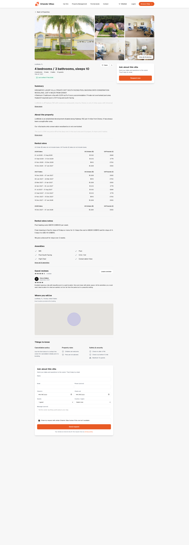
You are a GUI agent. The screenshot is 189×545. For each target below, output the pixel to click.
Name (39, 376)
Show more (38, 106)
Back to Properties (43, 12)
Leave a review (106, 271)
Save (106, 65)
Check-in (39, 391)
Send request (74, 427)
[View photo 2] (109, 26)
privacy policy (89, 432)
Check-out (78, 391)
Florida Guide (95, 4)
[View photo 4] (109, 49)
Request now (135, 78)
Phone (79, 383)
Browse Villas (145, 4)
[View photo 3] (139, 26)
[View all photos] (64, 37)
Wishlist (124, 4)
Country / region (79, 399)
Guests (39, 399)
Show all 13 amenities (42, 263)
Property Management (79, 4)
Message (42, 406)
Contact (105, 4)
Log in (134, 4)
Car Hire (65, 4)
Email (38, 383)
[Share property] (111, 65)
